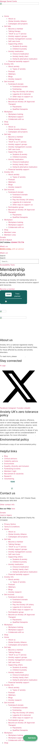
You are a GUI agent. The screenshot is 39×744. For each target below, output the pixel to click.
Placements (17, 107)
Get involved (9, 81)
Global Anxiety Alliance (17, 21)
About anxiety (13, 66)
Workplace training (15, 114)
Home (6, 16)
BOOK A (3, 249)
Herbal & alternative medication (24, 59)
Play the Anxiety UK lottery (23, 91)
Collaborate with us (16, 119)
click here (21, 356)
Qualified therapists (20, 109)
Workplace (8, 112)
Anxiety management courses (20, 39)
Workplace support (15, 117)
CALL (9, 249)
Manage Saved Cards (8, 1)
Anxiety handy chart (20, 56)
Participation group (16, 99)
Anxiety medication (16, 51)
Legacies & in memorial (21, 94)
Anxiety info (9, 64)
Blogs (10, 76)
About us (11, 19)
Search (2, 255)
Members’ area (10, 232)
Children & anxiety (19, 49)
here (2, 447)
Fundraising (16, 89)
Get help (7, 26)
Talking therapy (14, 31)
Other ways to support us (22, 97)
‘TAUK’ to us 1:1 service (17, 34)
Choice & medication (20, 54)
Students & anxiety (19, 46)
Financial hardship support (18, 61)
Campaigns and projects (18, 24)
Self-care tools (14, 41)
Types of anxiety (19, 69)
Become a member (15, 29)
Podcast (11, 71)
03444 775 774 (17, 242)
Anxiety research (15, 79)
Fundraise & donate (15, 84)
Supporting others (15, 44)
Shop (6, 122)
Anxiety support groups (17, 36)
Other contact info (7, 504)
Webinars (11, 74)
